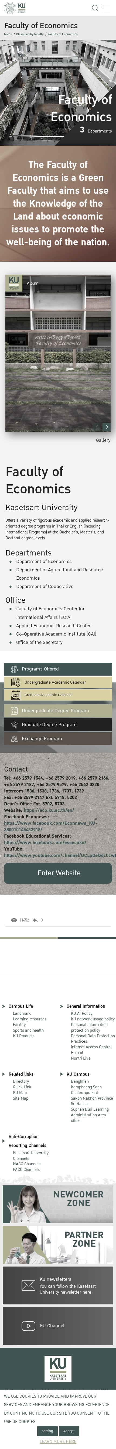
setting (47, 1431)
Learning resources (29, 1019)
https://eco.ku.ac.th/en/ (49, 810)
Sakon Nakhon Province (92, 1096)
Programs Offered (40, 669)
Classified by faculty (30, 34)
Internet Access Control (91, 1047)
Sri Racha (79, 1103)
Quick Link (22, 1087)
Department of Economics (44, 561)
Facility (19, 1024)
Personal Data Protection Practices (93, 1039)
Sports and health (28, 1030)
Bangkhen (80, 1081)
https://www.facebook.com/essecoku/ (45, 843)
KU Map (20, 1092)
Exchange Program (42, 739)
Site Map (20, 1098)
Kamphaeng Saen (86, 1087)
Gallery (103, 440)
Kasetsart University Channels (31, 1156)
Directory (21, 1081)
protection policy (89, 1028)
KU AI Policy (82, 1013)
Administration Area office (90, 1115)
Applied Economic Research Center (53, 626)
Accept (68, 1431)
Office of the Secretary (39, 642)
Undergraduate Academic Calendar (55, 682)
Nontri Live (81, 1058)
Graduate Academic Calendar (49, 695)
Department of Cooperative (44, 586)
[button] (107, 427)
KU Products (24, 1036)
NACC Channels (26, 1164)
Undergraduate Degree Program (55, 711)
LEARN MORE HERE (58, 1441)
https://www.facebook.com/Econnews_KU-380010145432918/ (50, 826)
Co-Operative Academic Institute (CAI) (56, 634)
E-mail (77, 1052)
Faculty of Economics (63, 34)
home (8, 34)
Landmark (22, 1013)
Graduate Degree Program (49, 725)
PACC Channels (26, 1169)
